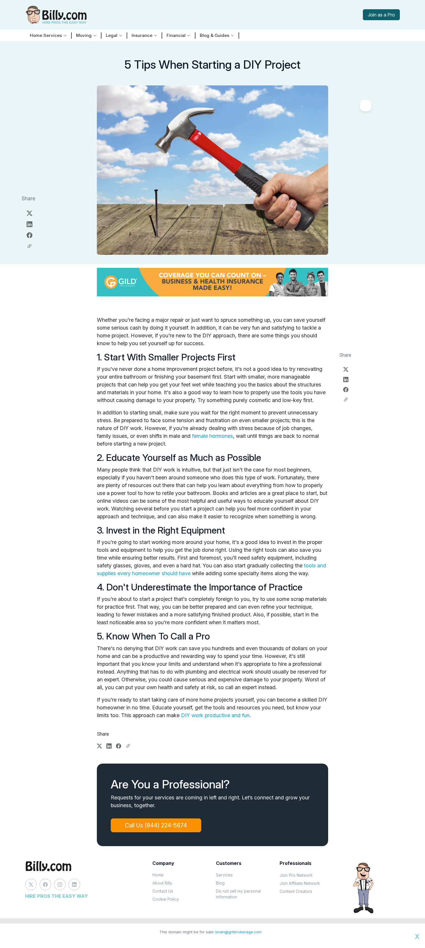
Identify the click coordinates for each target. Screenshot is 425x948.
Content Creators (296, 891)
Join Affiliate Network (300, 883)
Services (224, 874)
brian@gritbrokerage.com (238, 932)
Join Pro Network (296, 875)
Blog (220, 882)
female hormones (212, 436)
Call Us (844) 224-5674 (156, 825)
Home (158, 874)
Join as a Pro (381, 15)
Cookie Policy (165, 899)
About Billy (162, 882)
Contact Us (162, 891)
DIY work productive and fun (215, 715)
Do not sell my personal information (238, 894)
